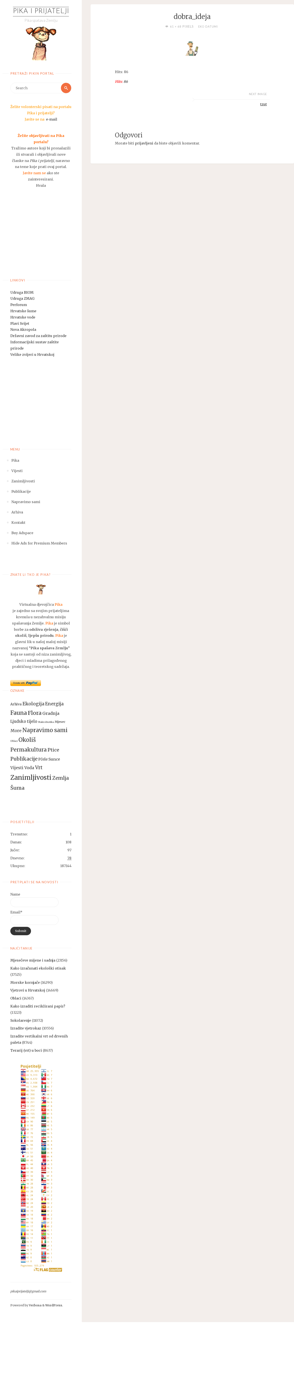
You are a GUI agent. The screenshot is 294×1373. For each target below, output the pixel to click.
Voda (29, 767)
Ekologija (33, 704)
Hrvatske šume (23, 311)
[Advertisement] (41, 238)
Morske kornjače (25, 982)
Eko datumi (208, 26)
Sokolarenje (20, 1020)
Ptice (53, 750)
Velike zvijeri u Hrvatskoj (32, 354)
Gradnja (50, 713)
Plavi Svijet (19, 323)
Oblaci (14, 741)
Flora (35, 712)
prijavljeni (144, 143)
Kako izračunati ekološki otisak (38, 968)
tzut (263, 104)
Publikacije (23, 759)
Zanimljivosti (30, 777)
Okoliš (27, 739)
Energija (54, 704)
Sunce (54, 759)
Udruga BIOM (22, 292)
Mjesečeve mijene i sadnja (32, 960)
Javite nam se (34, 173)
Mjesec (60, 722)
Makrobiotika (46, 722)
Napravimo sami (45, 730)
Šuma (17, 788)
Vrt (39, 767)
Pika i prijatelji (41, 11)
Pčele (43, 759)
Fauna (18, 712)
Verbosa (35, 1305)
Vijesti (16, 767)
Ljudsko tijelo (23, 721)
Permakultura (28, 749)
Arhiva (16, 704)
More (16, 730)
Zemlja (60, 778)
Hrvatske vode (22, 317)
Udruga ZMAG (22, 298)
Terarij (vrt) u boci (26, 1050)
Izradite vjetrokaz (25, 1028)
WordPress (53, 1305)
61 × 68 (176, 26)
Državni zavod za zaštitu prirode (38, 336)
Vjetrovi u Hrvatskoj (27, 990)
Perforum (18, 305)
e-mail (51, 119)
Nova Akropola (23, 329)
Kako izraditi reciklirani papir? (37, 1006)
